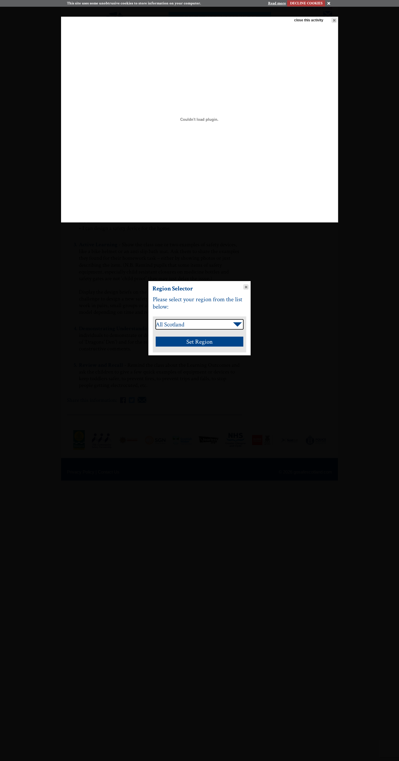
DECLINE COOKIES (306, 3)
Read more (277, 3)
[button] (334, 20)
